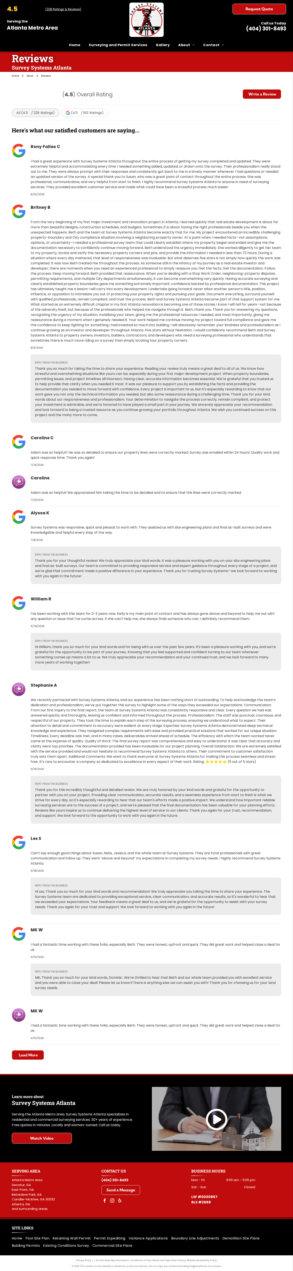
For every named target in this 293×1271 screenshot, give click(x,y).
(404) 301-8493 (266, 28)
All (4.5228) (35, 112)
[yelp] (119, 1201)
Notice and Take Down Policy (169, 1260)
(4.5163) (87, 112)
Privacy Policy (83, 1260)
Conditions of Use (141, 1260)
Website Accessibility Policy (202, 1260)
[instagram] (112, 1201)
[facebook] (104, 1201)
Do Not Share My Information (112, 1260)
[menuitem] (75, 45)
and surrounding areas (30, 1208)
